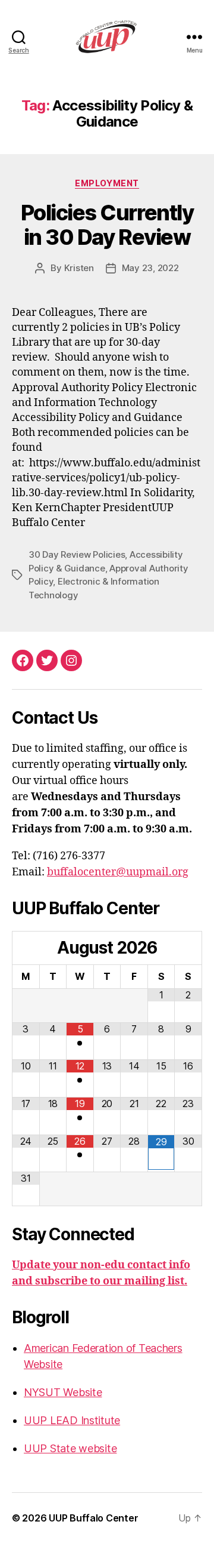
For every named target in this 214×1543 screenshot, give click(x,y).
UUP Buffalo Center (93, 1518)
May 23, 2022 (150, 267)
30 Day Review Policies (77, 554)
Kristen (79, 267)
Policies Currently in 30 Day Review (107, 224)
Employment (107, 183)
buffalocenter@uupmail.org (117, 872)
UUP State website (70, 1448)
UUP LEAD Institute (72, 1420)
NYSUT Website (63, 1392)
